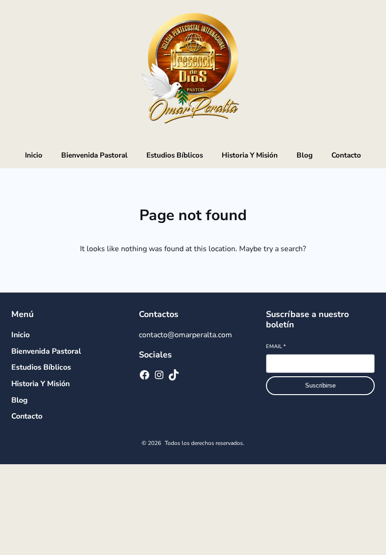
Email (276, 346)
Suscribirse (320, 385)
